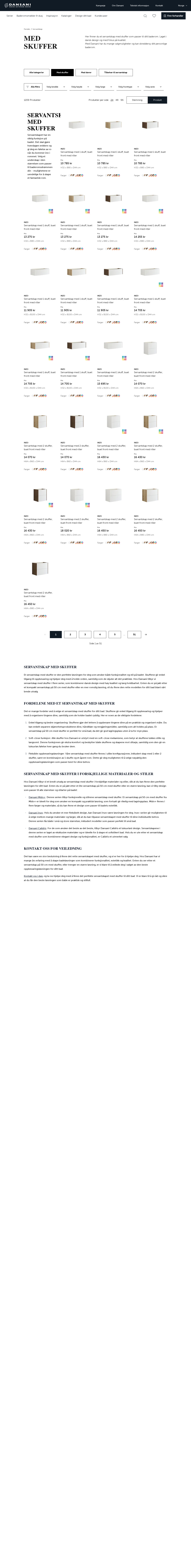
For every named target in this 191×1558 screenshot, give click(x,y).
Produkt (157, 100)
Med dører (86, 72)
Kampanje (100, 5)
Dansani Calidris (37, 828)
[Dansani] (18, 5)
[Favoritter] (154, 16)
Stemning (137, 100)
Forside (27, 29)
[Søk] (145, 16)
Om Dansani (118, 5)
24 (112, 100)
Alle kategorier (36, 72)
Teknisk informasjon (139, 5)
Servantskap (37, 29)
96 (122, 100)
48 (116, 100)
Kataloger (66, 15)
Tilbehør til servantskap (115, 72)
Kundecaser (101, 15)
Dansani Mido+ (37, 797)
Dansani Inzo (36, 812)
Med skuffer (62, 72)
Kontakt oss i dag (33, 876)
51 (134, 634)
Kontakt (159, 5)
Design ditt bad (83, 15)
